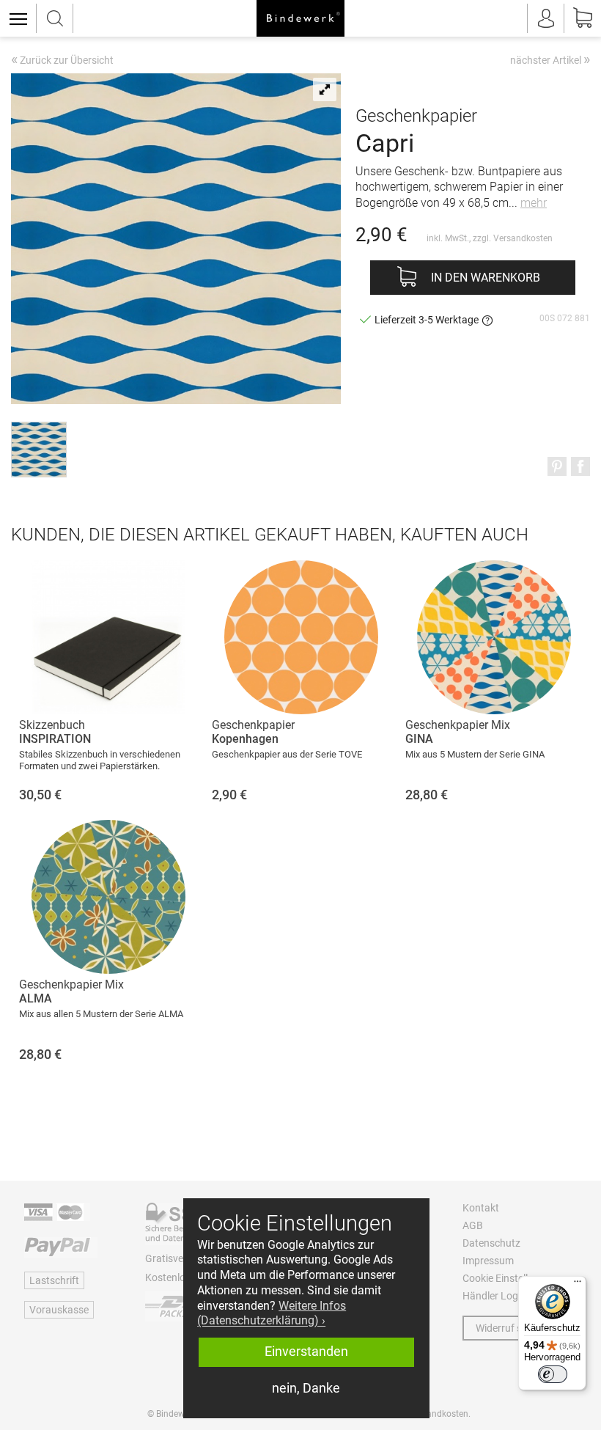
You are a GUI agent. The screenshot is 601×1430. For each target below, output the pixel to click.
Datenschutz (491, 1243)
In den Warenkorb (485, 278)
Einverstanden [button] (306, 1351)
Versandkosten (523, 238)
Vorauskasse (59, 1310)
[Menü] (577, 1285)
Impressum (488, 1260)
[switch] (552, 1374)
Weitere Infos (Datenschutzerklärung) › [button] (271, 1313)
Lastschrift (54, 1280)
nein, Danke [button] (306, 1388)
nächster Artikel (550, 59)
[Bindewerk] (300, 18)
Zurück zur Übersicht (62, 60)
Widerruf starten (513, 1328)
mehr (533, 203)
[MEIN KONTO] (546, 18)
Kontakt (480, 1208)
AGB (472, 1225)
